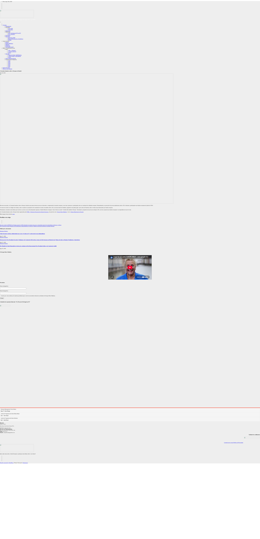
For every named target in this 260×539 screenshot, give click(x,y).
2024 (9, 63)
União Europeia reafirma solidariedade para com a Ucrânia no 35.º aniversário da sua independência (22, 233)
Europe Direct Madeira (62, 211)
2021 (9, 66)
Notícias (6, 231)
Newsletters (7, 35)
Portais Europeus (6, 67)
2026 (9, 60)
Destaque (2, 231)
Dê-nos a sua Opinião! (7, 68)
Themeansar (25, 462)
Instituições (7, 45)
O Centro (5, 25)
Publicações (7, 30)
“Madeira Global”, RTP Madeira (15, 55)
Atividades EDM (11, 37)
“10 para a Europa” (12, 51)
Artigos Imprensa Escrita (10, 58)
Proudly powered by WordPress (7, 462)
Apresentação (8, 26)
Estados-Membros (9, 43)
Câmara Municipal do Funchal (77, 211)
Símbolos (7, 44)
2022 (9, 65)
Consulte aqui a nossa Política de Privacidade (233, 442)
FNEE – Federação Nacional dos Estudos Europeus (37, 211)
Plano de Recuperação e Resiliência (15, 38)
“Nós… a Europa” (12, 50)
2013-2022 (10, 29)
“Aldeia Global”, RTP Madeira (14, 56)
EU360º (9, 40)
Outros (9, 52)
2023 (9, 64)
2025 (9, 61)
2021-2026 (10, 28)
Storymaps (7, 36)
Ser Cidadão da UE (9, 47)
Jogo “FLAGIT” (11, 34)
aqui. (13, 214)
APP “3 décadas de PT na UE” (14, 33)
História (7, 42)
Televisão (7, 53)
